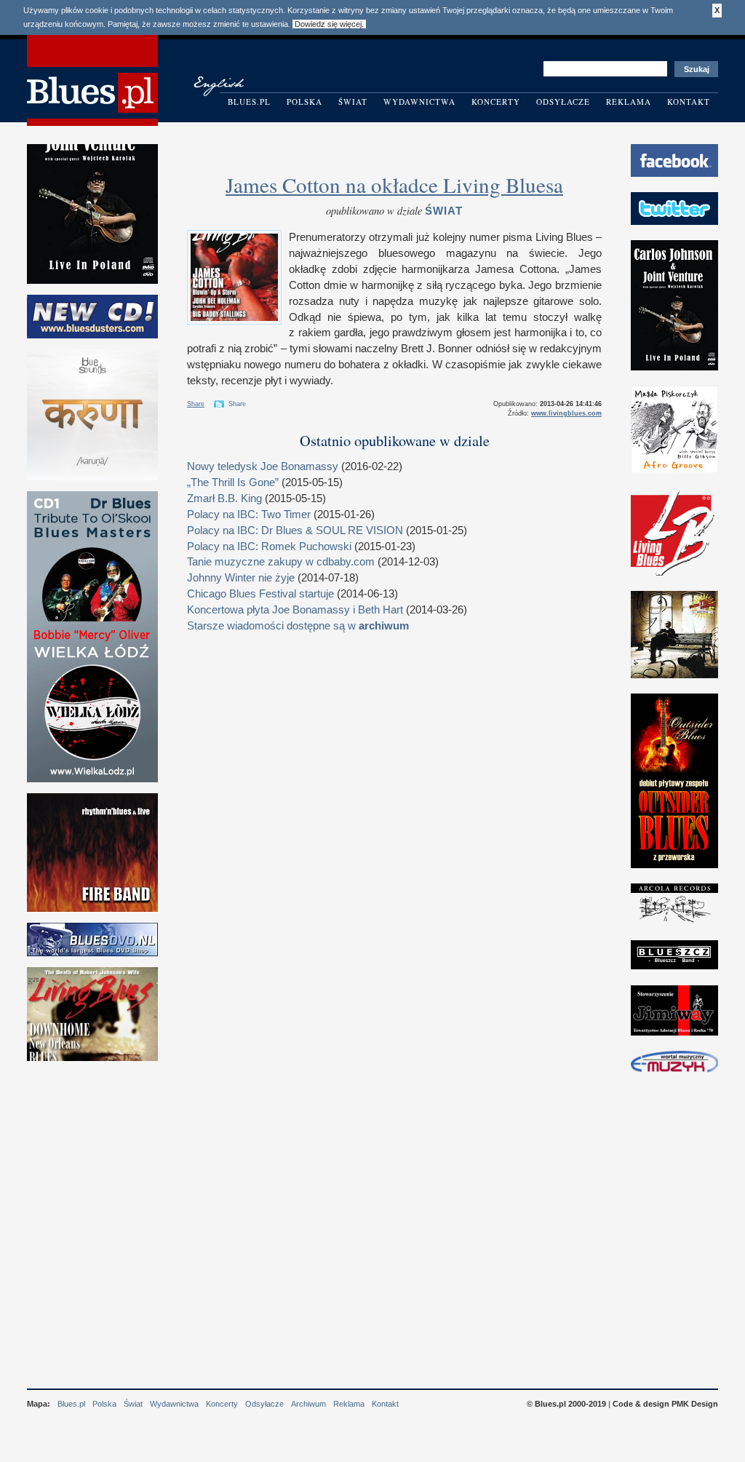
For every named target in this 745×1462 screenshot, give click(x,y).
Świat (352, 101)
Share (195, 404)
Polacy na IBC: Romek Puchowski (269, 546)
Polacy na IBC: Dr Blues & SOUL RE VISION (295, 530)
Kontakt (688, 101)
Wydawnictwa (419, 101)
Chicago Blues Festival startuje (260, 594)
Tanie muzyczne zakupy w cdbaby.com (281, 562)
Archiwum (308, 1403)
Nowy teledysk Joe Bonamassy (262, 466)
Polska (304, 101)
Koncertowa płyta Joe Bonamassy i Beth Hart (295, 610)
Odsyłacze (563, 101)
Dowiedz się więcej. (329, 24)
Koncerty (495, 101)
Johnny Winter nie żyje (241, 578)
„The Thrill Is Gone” (233, 482)
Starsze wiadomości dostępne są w (298, 626)
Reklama (628, 101)
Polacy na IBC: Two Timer (249, 514)
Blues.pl (249, 101)
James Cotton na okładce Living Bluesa (394, 184)
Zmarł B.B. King (224, 498)
